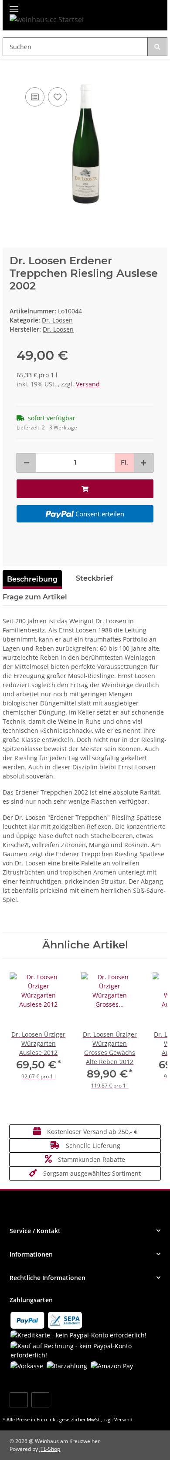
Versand (88, 384)
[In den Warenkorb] (10, 72)
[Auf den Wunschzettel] (57, 96)
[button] (85, 1230)
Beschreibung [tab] (32, 579)
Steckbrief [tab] (94, 578)
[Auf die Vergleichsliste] (34, 96)
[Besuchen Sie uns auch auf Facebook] (18, 1399)
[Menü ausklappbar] (14, 5)
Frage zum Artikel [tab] (35, 597)
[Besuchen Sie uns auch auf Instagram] (40, 1399)
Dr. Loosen (57, 320)
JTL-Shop (49, 1449)
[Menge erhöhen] (143, 462)
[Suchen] (157, 46)
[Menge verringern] (26, 462)
